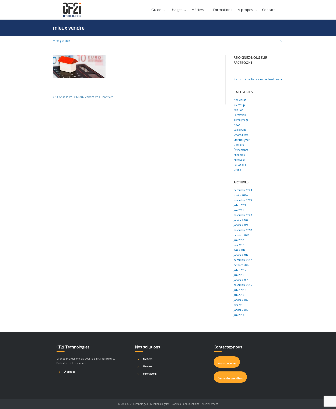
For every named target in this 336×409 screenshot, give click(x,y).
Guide (156, 9)
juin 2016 (239, 294)
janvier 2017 (241, 280)
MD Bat (238, 109)
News (237, 124)
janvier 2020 (241, 220)
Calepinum (240, 129)
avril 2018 (239, 250)
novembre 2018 (243, 230)
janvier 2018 (241, 255)
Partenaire (240, 164)
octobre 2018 (241, 235)
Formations (222, 9)
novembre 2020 (243, 215)
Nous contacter (227, 363)
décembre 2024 (243, 190)
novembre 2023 (243, 200)
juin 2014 (239, 315)
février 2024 (240, 195)
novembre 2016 (243, 285)
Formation (240, 115)
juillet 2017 (240, 270)
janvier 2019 (241, 225)
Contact (268, 9)
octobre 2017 (241, 265)
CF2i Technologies (137, 404)
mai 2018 (239, 245)
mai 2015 (239, 305)
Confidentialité (191, 404)
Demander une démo (230, 378)
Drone (237, 169)
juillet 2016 (240, 290)
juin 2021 (239, 210)
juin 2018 (239, 240)
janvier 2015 (241, 310)
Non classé (240, 100)
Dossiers (239, 144)
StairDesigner (242, 140)
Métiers (197, 9)
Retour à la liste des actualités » (258, 79)
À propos (245, 9)
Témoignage (241, 119)
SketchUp (239, 105)
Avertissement (210, 404)
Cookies (176, 404)
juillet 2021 (240, 205)
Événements (241, 149)
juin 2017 (239, 275)
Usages (176, 9)
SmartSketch (241, 134)
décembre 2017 (243, 260)
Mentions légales (159, 404)
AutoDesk (239, 159)
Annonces (239, 154)
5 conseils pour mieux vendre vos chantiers (84, 97)
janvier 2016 (241, 300)
